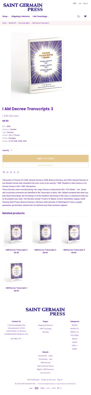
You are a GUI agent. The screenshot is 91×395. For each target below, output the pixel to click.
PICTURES (75, 335)
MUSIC (74, 339)
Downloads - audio (45, 356)
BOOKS (74, 325)
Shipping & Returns (20, 16)
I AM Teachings (40, 16)
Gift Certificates (33, 380)
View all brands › (45, 373)
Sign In (60, 380)
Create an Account (48, 380)
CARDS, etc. (74, 332)
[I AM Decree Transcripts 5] (74, 234)
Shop (5, 16)
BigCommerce (50, 384)
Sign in (85, 3)
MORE (74, 349)
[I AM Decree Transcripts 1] (16, 272)
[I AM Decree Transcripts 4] (45, 234)
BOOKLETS (75, 329)
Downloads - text (45, 359)
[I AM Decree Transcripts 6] (16, 234)
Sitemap (45, 332)
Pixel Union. (72, 384)
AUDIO (74, 342)
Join (79, 3)
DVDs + (75, 346)
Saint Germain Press (28, 384)
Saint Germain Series (45, 366)
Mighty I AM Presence (45, 369)
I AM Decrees (45, 363)
